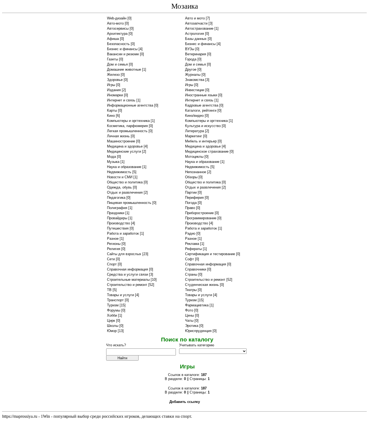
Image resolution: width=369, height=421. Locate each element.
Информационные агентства (130, 105)
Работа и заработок (201, 228)
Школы (112, 326)
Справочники (195, 269)
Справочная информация (205, 264)
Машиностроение (121, 141)
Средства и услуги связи (127, 274)
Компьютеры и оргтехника (128, 121)
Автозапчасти (196, 23)
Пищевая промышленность (129, 203)
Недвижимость (197, 167)
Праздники (115, 213)
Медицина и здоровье (125, 146)
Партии (191, 192)
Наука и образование (202, 162)
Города (190, 59)
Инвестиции (194, 90)
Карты (112, 110)
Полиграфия (117, 208)
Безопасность (118, 44)
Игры (111, 85)
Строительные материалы (128, 280)
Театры (191, 290)
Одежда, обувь (119, 187)
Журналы (192, 75)
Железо (113, 75)
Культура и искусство (203, 126)
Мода (111, 157)
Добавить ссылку (184, 402)
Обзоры (191, 177)
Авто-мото (115, 23)
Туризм (191, 300)
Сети (111, 259)
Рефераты (193, 249)
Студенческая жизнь (202, 285)
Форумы (113, 310)
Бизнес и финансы (200, 44)
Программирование (200, 218)
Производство (118, 223)
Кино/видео (194, 116)
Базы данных (196, 39)
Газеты (112, 59)
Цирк (111, 321)
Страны (191, 274)
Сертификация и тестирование (210, 254)
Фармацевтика (197, 305)
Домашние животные (124, 69)
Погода (191, 203)
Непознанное (195, 172)
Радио (190, 233)
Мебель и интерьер (201, 141)
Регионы (113, 244)
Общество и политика (125, 182)
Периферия (194, 198)
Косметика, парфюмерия (127, 126)
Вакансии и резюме (123, 54)
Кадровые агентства (201, 105)
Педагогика (116, 198)
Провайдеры (117, 218)
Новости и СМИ (119, 177)
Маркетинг (193, 136)
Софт (189, 259)
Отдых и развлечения (203, 187)
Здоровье (115, 80)
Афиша (113, 39)
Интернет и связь (121, 100)
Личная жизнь (118, 136)
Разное (113, 239)
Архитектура (117, 34)
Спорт (112, 264)
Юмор (112, 331)
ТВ (109, 290)
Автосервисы (118, 28)
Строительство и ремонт (205, 280)
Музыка (113, 162)
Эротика (191, 326)
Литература (194, 131)
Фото (189, 310)
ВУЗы (189, 49)
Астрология (194, 34)
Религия (113, 249)
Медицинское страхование (207, 151)
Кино (111, 116)
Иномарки (115, 95)
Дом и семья (117, 64)
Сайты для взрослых (124, 254)
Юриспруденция (198, 331)
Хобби (112, 315)
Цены (189, 315)
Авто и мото (195, 18)
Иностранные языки (201, 95)
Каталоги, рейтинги (200, 110)
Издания (114, 90)
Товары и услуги (120, 295)
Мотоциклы (194, 157)
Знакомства (194, 80)
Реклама (192, 244)
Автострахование (199, 28)
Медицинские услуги (124, 151)
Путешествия (118, 228)
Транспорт (115, 300)
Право (190, 208)
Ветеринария (195, 54)
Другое (190, 69)
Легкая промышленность (127, 131)
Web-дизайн (116, 18)
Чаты (189, 321)
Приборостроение (199, 213)
